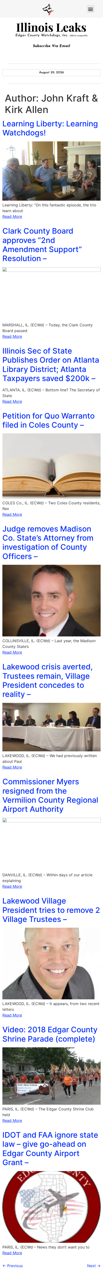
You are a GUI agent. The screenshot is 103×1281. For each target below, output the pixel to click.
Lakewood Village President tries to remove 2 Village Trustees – (51, 910)
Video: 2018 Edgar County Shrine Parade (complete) (49, 1034)
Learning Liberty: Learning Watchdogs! (50, 128)
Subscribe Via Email (51, 46)
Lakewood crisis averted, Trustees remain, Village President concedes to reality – (47, 680)
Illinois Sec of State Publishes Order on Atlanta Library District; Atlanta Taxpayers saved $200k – (50, 364)
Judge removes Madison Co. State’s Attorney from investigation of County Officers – (47, 542)
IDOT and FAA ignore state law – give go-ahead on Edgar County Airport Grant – (50, 1148)
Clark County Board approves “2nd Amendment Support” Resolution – (42, 244)
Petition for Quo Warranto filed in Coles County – (48, 420)
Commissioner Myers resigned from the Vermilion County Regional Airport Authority (50, 795)
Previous (12, 1265)
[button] (91, 9)
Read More (12, 216)
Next (94, 1265)
